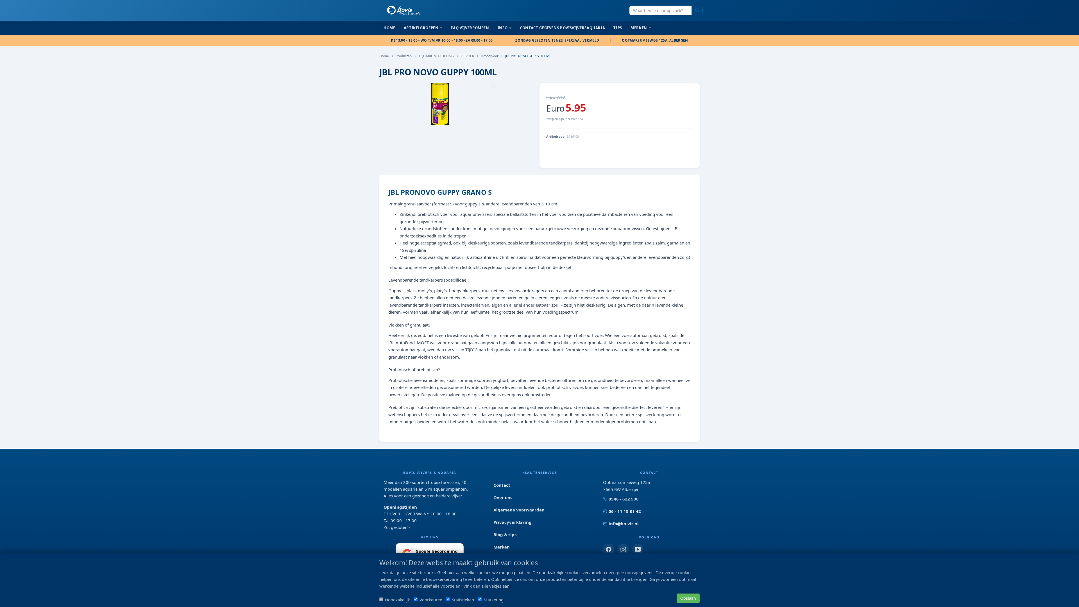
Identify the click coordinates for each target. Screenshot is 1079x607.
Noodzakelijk (397, 600)
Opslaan (688, 598)
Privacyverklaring (512, 522)
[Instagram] (623, 549)
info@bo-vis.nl (624, 523)
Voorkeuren (431, 600)
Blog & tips (504, 534)
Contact (501, 485)
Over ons (502, 497)
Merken (501, 547)
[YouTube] (637, 549)
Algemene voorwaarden (519, 510)
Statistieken (463, 600)
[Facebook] (608, 549)
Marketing (494, 600)
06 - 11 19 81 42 (625, 511)
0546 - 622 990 (624, 499)
